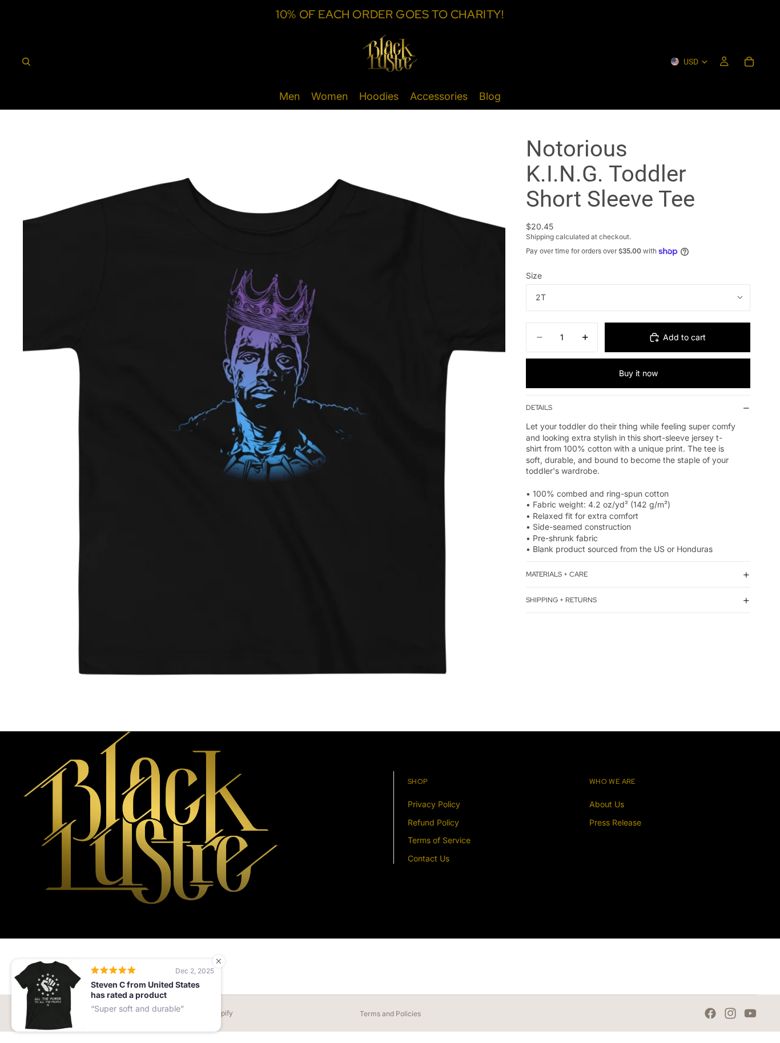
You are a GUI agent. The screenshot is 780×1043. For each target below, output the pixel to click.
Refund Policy (433, 822)
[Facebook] (710, 1013)
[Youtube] (750, 1013)
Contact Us (428, 858)
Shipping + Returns (561, 600)
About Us (606, 804)
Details (539, 408)
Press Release (615, 822)
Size (534, 275)
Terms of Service (439, 840)
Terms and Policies (390, 1013)
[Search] (26, 61)
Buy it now (638, 373)
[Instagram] (730, 1013)
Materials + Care (557, 574)
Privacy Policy (434, 804)
